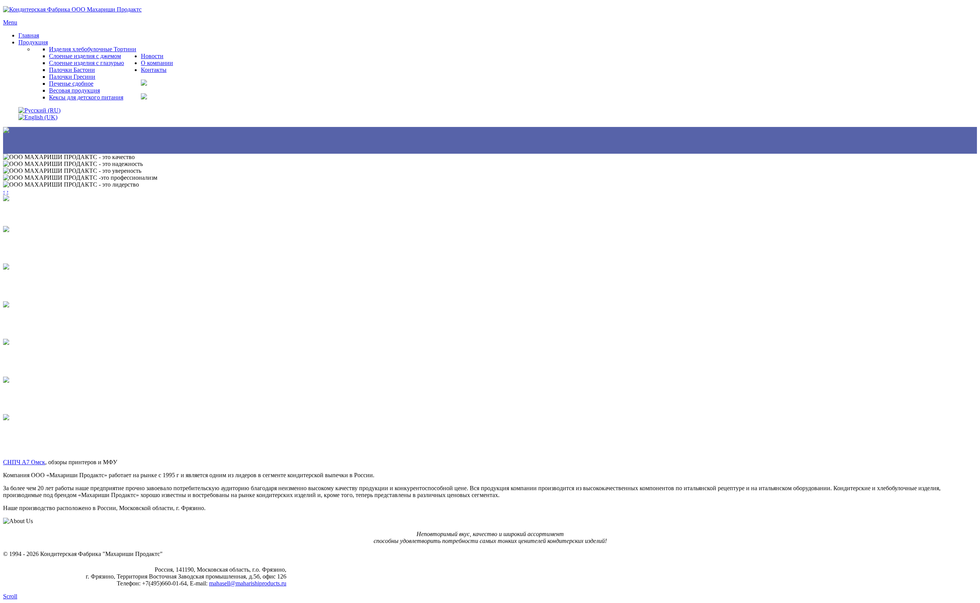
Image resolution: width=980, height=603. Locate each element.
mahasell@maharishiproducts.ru (247, 583)
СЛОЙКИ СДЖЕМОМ (20, 248)
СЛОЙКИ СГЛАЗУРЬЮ (20, 286)
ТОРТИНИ (18, 214)
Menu (10, 22)
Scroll (10, 596)
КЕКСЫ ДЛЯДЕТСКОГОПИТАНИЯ (22, 440)
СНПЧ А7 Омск (24, 462)
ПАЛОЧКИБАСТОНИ (19, 323)
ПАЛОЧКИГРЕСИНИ (19, 361)
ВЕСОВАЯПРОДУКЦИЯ (23, 399)
